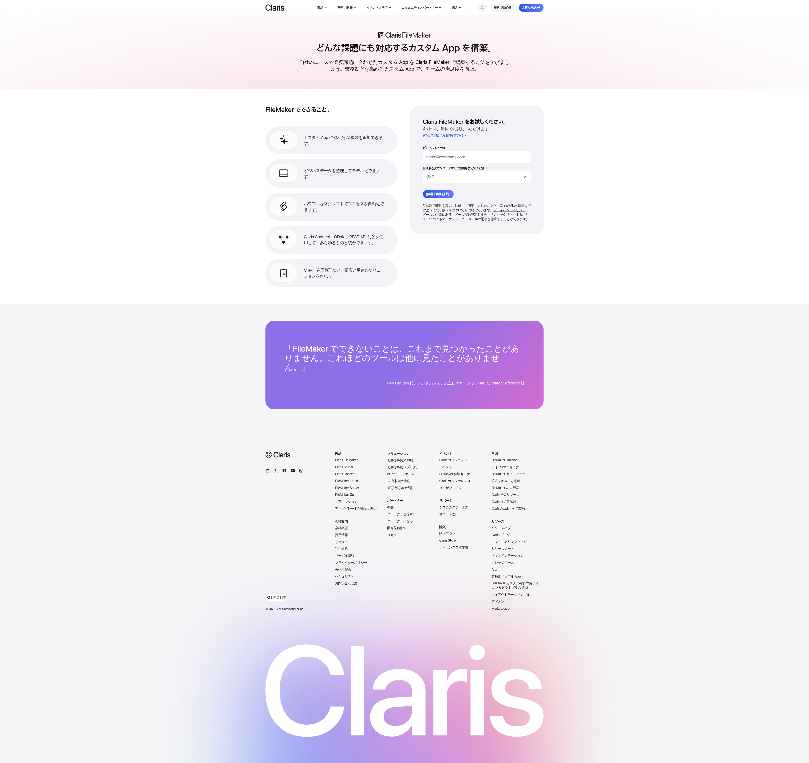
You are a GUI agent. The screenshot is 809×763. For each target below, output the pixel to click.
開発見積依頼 (396, 528)
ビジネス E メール (434, 147)
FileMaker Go (344, 495)
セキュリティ (344, 576)
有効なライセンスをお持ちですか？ (443, 136)
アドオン (498, 602)
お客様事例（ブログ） (403, 467)
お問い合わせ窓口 (348, 583)
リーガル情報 (344, 556)
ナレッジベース (503, 563)
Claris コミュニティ (453, 460)
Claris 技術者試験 (504, 502)
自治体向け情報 (398, 481)
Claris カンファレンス (454, 481)
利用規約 (435, 206)
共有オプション (346, 502)
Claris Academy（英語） (509, 509)
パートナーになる (400, 521)
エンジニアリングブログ (509, 542)
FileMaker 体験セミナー (456, 474)
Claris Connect (345, 474)
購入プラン (447, 533)
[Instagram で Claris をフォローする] (301, 471)
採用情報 (341, 535)
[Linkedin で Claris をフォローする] (267, 471)
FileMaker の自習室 (505, 488)
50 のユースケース (400, 474)
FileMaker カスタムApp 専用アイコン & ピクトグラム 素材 (515, 585)
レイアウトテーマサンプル (511, 595)
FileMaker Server (347, 488)
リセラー (341, 542)
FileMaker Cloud (346, 481)
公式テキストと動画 (506, 481)
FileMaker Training (505, 460)
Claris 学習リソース (506, 495)
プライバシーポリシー (509, 210)
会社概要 (341, 528)
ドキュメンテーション (508, 556)
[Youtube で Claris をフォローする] (293, 471)
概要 (390, 507)
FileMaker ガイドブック (508, 474)
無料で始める (503, 7)
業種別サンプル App (506, 576)
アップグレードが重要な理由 (356, 509)
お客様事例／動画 (400, 460)
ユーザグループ (450, 488)
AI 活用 (497, 570)
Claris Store (447, 540)
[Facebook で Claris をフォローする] (284, 471)
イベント (445, 467)
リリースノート (503, 549)
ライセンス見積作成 (453, 547)
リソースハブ (501, 528)
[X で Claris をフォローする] (276, 471)
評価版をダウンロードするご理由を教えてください (455, 168)
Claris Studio (344, 467)
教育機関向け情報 (400, 488)
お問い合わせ (531, 7)
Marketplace (500, 609)
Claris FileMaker (346, 460)
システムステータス (453, 507)
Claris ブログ (501, 535)
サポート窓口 (448, 514)
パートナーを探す (400, 514)
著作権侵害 (343, 570)
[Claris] (274, 7)
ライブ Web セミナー (507, 467)
